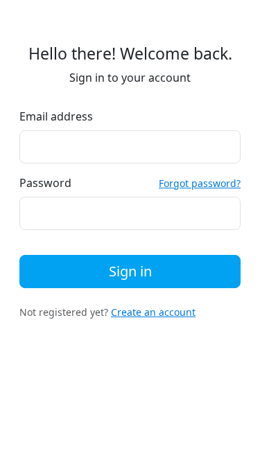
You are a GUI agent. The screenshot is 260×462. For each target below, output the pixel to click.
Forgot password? (200, 183)
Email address (56, 116)
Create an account (153, 312)
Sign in (130, 271)
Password (45, 182)
